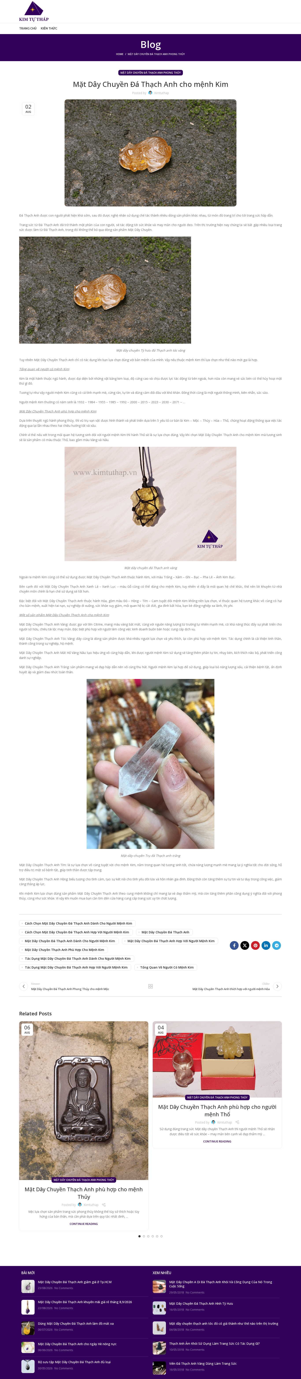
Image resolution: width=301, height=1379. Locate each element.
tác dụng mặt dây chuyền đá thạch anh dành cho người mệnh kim (78, 958)
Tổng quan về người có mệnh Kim (167, 967)
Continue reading (84, 1223)
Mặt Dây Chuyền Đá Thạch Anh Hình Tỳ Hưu (201, 1303)
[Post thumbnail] (28, 1286)
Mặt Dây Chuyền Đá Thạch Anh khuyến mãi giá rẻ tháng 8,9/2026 (85, 1302)
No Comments (63, 1288)
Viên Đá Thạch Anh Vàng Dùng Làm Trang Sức (203, 1363)
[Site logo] (33, 11)
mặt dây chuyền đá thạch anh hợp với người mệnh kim (171, 941)
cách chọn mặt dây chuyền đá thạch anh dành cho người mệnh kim (78, 923)
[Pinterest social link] (255, 945)
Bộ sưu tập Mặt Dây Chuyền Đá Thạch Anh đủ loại (74, 1362)
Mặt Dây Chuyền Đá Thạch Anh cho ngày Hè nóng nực (77, 1344)
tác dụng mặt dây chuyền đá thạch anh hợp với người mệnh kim (76, 967)
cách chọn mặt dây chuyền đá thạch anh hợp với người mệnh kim (77, 932)
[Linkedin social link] (266, 945)
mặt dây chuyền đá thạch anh (165, 932)
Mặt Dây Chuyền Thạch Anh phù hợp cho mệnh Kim (64, 950)
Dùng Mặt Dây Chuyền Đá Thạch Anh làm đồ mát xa (76, 1323)
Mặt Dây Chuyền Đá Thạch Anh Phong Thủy (156, 54)
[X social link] (244, 945)
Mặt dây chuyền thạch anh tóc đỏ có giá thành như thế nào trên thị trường (223, 1323)
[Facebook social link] (234, 945)
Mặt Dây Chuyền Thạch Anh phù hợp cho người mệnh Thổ (217, 1110)
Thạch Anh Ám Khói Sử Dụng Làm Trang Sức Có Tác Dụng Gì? (214, 1343)
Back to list (150, 986)
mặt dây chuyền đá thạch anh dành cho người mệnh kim (70, 941)
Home (119, 54)
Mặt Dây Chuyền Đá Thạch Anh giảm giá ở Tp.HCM (74, 1282)
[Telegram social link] (276, 945)
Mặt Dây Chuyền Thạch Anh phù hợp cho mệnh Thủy (84, 1193)
